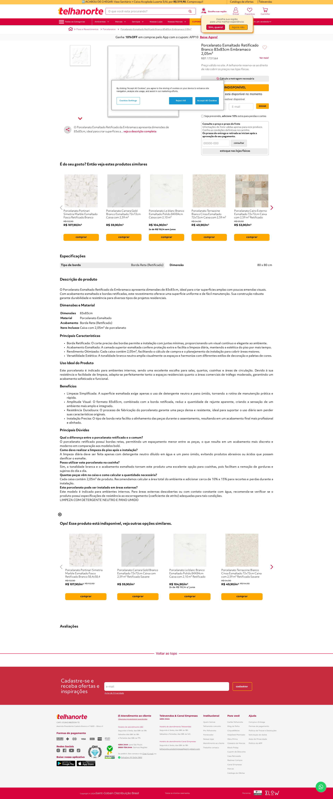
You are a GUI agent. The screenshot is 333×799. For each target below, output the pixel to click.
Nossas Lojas (156, 21)
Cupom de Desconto (236, 752)
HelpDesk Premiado (236, 735)
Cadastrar (242, 686)
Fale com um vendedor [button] (258, 21)
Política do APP (255, 743)
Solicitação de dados (258, 735)
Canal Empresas (234, 764)
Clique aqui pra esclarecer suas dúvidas (132, 719)
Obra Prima (232, 739)
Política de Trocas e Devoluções (262, 730)
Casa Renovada (234, 756)
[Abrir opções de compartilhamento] (67, 129)
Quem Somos (209, 722)
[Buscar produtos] (191, 11)
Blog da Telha (233, 726)
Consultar (239, 143)
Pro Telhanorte (209, 730)
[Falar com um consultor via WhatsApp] (321, 787)
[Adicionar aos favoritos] (265, 48)
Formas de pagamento (259, 726)
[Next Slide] (271, 207)
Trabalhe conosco (211, 747)
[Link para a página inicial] (71, 29)
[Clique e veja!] (264, 58)
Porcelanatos (109, 29)
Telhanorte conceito (212, 726)
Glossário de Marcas (236, 743)
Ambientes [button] (100, 21)
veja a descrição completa (139, 131)
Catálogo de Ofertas (236, 773)
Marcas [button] (118, 21)
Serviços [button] (136, 21)
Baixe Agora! (209, 37)
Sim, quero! (215, 27)
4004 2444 (123, 745)
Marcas (230, 769)
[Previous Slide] (61, 207)
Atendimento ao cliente (213, 743)
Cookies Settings (128, 100)
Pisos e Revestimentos (87, 29)
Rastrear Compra (234, 760)
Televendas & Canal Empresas (179, 715)
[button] (75, 21)
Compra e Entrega (257, 722)
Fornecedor (208, 735)
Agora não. (238, 27)
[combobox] (150, 11)
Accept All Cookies (207, 100)
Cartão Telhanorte (235, 722)
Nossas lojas (208, 739)
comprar (81, 237)
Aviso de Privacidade (114, 693)
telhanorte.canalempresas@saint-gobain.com (180, 749)
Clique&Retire (233, 730)
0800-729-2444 (125, 747)
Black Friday (232, 747)
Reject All (181, 100)
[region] (167, 95)
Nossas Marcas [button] (175, 21)
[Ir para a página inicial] (80, 11)
